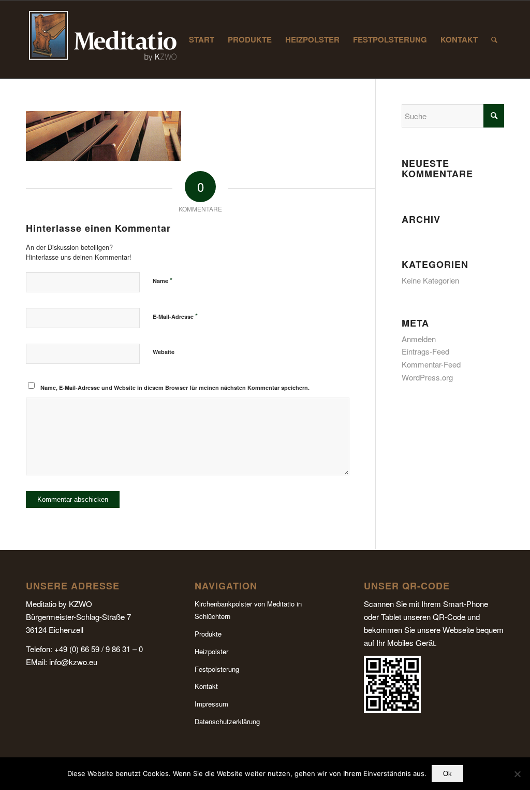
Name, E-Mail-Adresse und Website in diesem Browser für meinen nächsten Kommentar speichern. (175, 387)
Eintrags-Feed (425, 351)
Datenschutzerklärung (227, 721)
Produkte (208, 634)
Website (163, 352)
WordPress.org (427, 377)
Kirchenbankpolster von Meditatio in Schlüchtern (248, 610)
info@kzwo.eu (73, 661)
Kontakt (206, 686)
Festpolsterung (217, 669)
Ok (447, 774)
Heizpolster (211, 651)
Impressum (211, 704)
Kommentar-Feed (431, 364)
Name (162, 280)
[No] (517, 774)
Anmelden (419, 338)
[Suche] (494, 39)
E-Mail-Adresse (175, 316)
